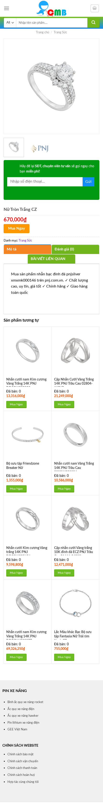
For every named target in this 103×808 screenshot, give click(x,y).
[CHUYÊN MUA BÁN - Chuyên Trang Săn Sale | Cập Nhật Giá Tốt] (51, 8)
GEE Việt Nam (17, 729)
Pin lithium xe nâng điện (23, 722)
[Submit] (93, 23)
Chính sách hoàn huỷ (21, 774)
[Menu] (6, 8)
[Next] (91, 86)
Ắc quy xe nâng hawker (23, 715)
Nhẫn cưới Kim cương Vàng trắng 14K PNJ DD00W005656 (26, 552)
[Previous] (11, 86)
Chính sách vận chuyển (22, 761)
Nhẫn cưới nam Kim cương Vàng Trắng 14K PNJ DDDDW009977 (26, 636)
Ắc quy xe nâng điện (20, 709)
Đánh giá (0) (64, 249)
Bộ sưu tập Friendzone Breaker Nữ (22, 466)
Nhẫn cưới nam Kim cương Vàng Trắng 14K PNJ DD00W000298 (26, 384)
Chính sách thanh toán (22, 768)
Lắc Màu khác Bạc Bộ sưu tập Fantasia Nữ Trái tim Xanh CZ (73, 636)
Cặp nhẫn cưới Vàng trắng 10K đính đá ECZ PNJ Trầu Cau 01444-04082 (73, 552)
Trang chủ (42, 32)
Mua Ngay (16, 228)
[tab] (28, 249)
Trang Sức (60, 32)
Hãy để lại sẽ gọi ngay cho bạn (57, 169)
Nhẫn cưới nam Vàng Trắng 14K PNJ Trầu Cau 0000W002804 (74, 468)
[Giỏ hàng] (95, 8)
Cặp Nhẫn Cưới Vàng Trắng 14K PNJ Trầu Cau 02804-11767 (74, 384)
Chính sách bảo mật (20, 754)
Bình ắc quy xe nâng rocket (25, 702)
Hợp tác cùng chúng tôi (23, 781)
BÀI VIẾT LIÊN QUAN (48, 259)
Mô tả (12, 249)
